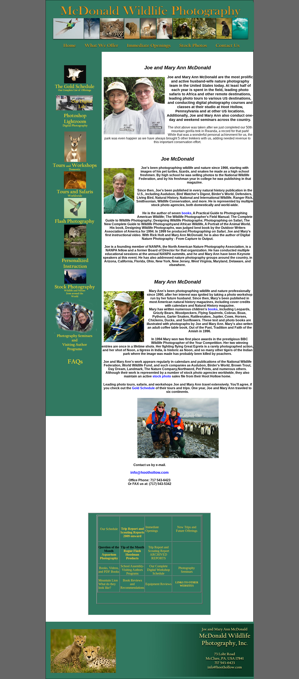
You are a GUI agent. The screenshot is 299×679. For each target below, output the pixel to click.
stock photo (162, 376)
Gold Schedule (143, 388)
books (186, 213)
